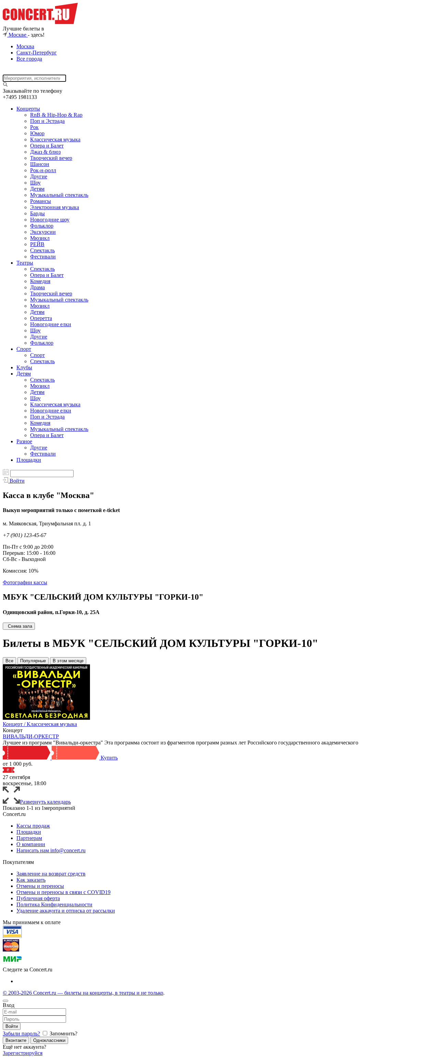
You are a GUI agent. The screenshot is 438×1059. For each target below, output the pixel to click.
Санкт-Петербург (36, 52)
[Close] (5, 1001)
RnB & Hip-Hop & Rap (56, 115)
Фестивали (43, 256)
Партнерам (29, 838)
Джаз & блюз (45, 152)
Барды (37, 213)
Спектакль (42, 250)
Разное (24, 441)
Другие (38, 176)
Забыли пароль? (21, 1033)
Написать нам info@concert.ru (51, 850)
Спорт (23, 349)
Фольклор (41, 226)
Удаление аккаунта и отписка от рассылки (65, 911)
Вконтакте (15, 1040)
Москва (25, 46)
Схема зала (20, 626)
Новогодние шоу (49, 219)
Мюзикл (40, 238)
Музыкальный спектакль (59, 195)
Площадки (28, 460)
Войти (11, 1026)
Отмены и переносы (40, 886)
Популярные (33, 660)
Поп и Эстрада (47, 121)
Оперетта (41, 318)
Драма (37, 287)
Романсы (40, 201)
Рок (34, 127)
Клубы (24, 367)
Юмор (37, 133)
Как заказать (31, 880)
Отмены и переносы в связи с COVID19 (63, 892)
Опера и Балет (47, 146)
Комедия (40, 281)
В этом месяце (68, 660)
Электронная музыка (54, 207)
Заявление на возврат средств (51, 874)
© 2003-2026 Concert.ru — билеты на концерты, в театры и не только (83, 993)
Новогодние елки (50, 324)
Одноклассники (49, 1040)
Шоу (35, 183)
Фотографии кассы (25, 582)
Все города (29, 59)
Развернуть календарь (45, 802)
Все (9, 660)
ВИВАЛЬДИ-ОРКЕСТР (31, 736)
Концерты (28, 109)
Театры (24, 263)
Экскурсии (43, 232)
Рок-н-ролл (43, 170)
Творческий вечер (51, 158)
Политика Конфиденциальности (54, 904)
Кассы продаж (33, 826)
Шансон (39, 164)
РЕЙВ (37, 244)
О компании (30, 844)
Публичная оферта (38, 898)
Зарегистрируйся (22, 1053)
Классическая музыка (55, 139)
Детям (37, 189)
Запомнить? (62, 1033)
